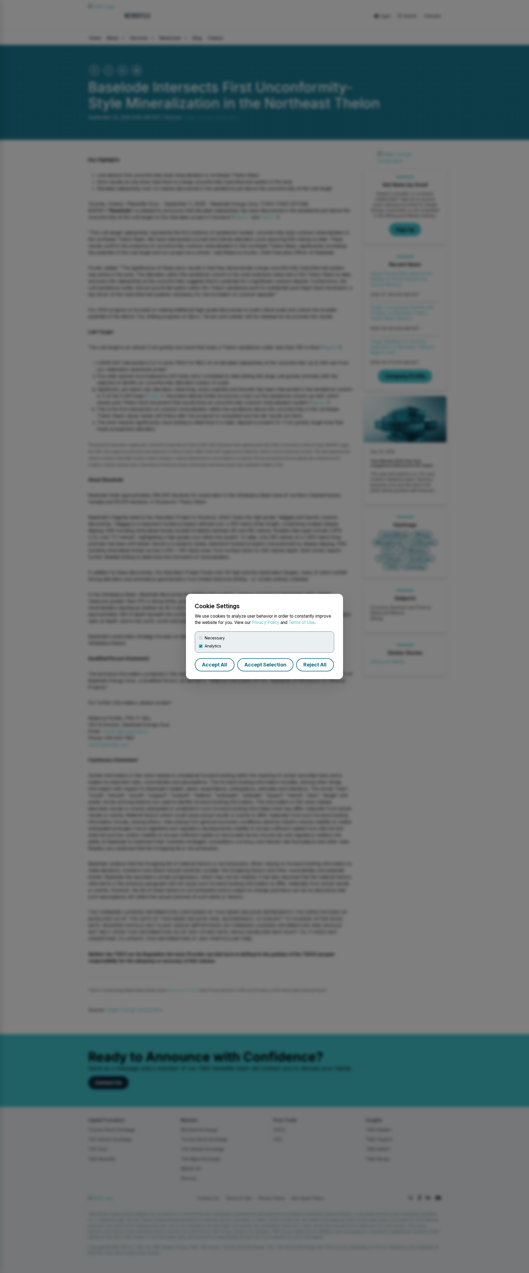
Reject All (314, 665)
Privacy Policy (265, 622)
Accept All (214, 665)
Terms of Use (301, 622)
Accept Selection (265, 665)
